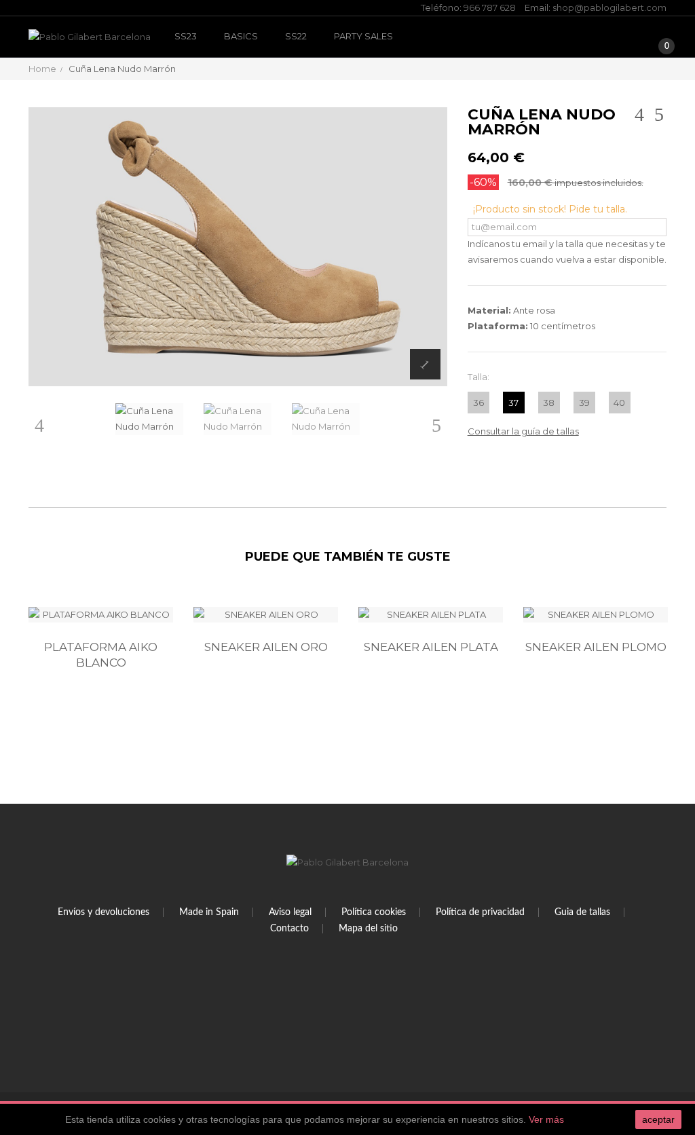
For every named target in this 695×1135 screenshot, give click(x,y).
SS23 (185, 36)
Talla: (479, 376)
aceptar (658, 1119)
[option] (100, 669)
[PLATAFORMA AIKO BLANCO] (101, 614)
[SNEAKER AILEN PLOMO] (595, 614)
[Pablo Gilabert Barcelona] (90, 37)
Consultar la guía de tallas (523, 431)
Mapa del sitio (368, 928)
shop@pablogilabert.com (609, 7)
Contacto (289, 928)
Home (42, 68)
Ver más (546, 1119)
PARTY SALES (363, 36)
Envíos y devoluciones (103, 912)
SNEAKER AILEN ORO (266, 647)
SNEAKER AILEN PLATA (431, 647)
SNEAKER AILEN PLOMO (595, 647)
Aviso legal (290, 912)
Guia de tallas (582, 912)
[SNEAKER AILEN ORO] (265, 614)
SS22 (296, 36)
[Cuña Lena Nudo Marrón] (149, 419)
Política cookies (373, 912)
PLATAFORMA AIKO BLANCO (100, 654)
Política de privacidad (480, 912)
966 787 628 (490, 7)
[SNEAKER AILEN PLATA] (430, 614)
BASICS (241, 36)
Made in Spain (209, 912)
